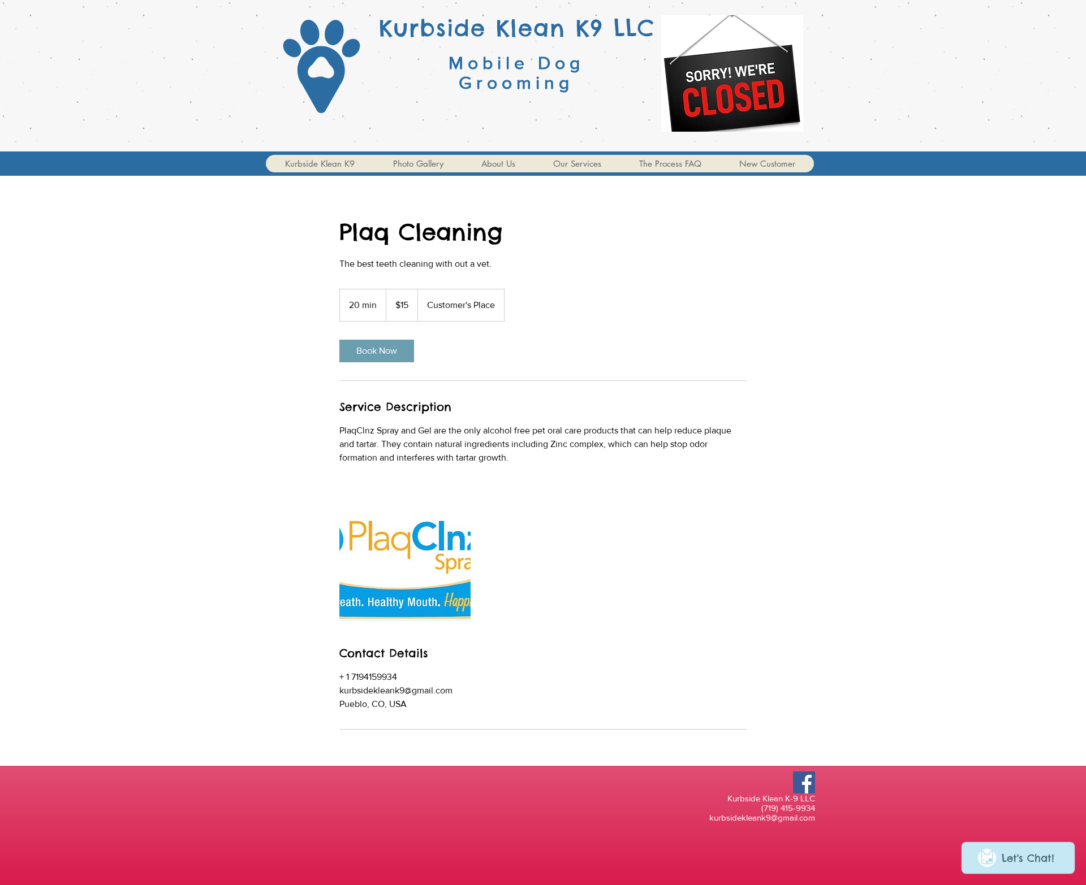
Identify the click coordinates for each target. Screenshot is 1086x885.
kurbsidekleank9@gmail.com (762, 817)
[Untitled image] (405, 555)
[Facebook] (804, 782)
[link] (376, 351)
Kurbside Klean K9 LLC (517, 28)
